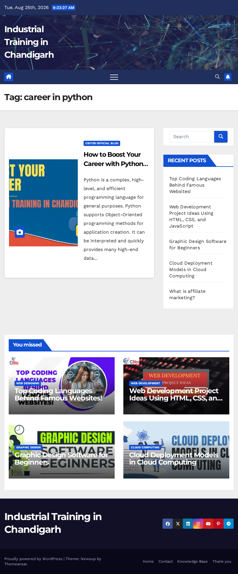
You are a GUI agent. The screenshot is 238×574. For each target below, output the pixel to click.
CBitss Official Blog (101, 143)
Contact (165, 561)
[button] (217, 77)
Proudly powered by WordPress (34, 559)
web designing (27, 383)
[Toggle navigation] (114, 77)
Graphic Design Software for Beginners (61, 458)
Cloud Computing (145, 447)
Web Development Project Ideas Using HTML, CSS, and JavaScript (175, 398)
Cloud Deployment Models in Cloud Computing (190, 269)
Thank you (221, 561)
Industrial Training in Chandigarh (29, 42)
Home (148, 561)
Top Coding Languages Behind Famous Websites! (195, 185)
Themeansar (15, 564)
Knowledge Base (192, 561)
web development (145, 383)
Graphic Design (28, 447)
